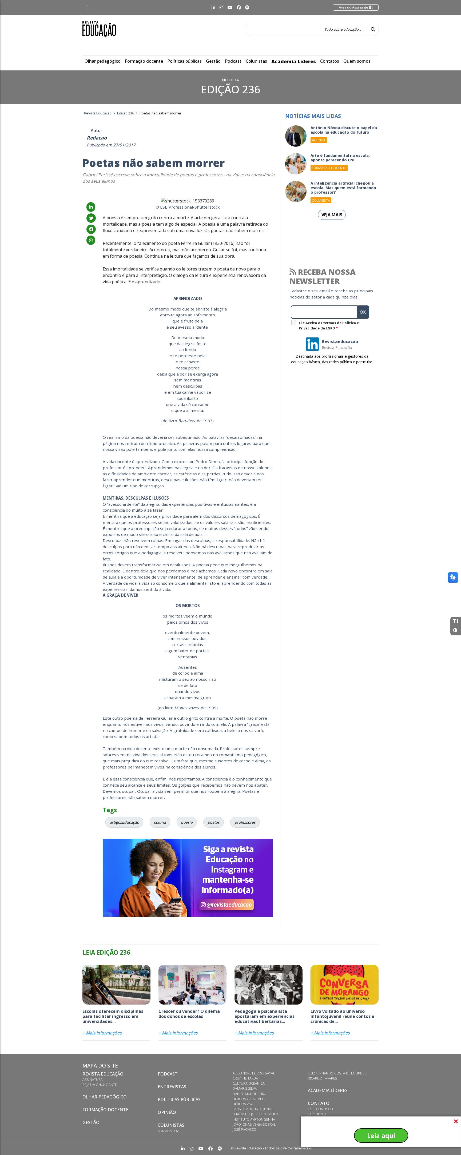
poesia (187, 822)
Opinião (167, 1112)
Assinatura (92, 1079)
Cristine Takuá (245, 1078)
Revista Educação (103, 1074)
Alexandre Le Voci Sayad (254, 1073)
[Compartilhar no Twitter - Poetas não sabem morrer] (91, 218)
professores (245, 822)
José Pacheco (244, 1129)
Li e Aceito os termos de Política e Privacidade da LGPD (329, 325)
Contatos (329, 61)
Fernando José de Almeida (256, 1114)
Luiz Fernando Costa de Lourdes (337, 1073)
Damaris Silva (245, 1088)
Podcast (233, 61)
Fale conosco (320, 1108)
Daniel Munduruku (249, 1093)
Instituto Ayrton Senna (254, 1119)
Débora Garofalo (249, 1098)
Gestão (213, 61)
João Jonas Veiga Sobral (254, 1124)
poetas (214, 822)
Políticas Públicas (179, 1099)
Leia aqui (381, 1135)
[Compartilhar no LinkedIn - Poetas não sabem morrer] (90, 207)
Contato (318, 1103)
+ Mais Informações (102, 1033)
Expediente (317, 1114)
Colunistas (256, 61)
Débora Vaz (243, 1103)
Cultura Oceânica (249, 1083)
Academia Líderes (293, 61)
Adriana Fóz (168, 1130)
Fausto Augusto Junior (254, 1108)
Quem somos (357, 61)
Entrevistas (172, 1087)
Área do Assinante (354, 7)
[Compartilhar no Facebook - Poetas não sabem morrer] (91, 229)
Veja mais (331, 215)
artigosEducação (124, 822)
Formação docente (144, 61)
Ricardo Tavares (322, 1078)
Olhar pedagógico (103, 61)
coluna (160, 822)
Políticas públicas (184, 61)
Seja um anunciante (99, 1084)
